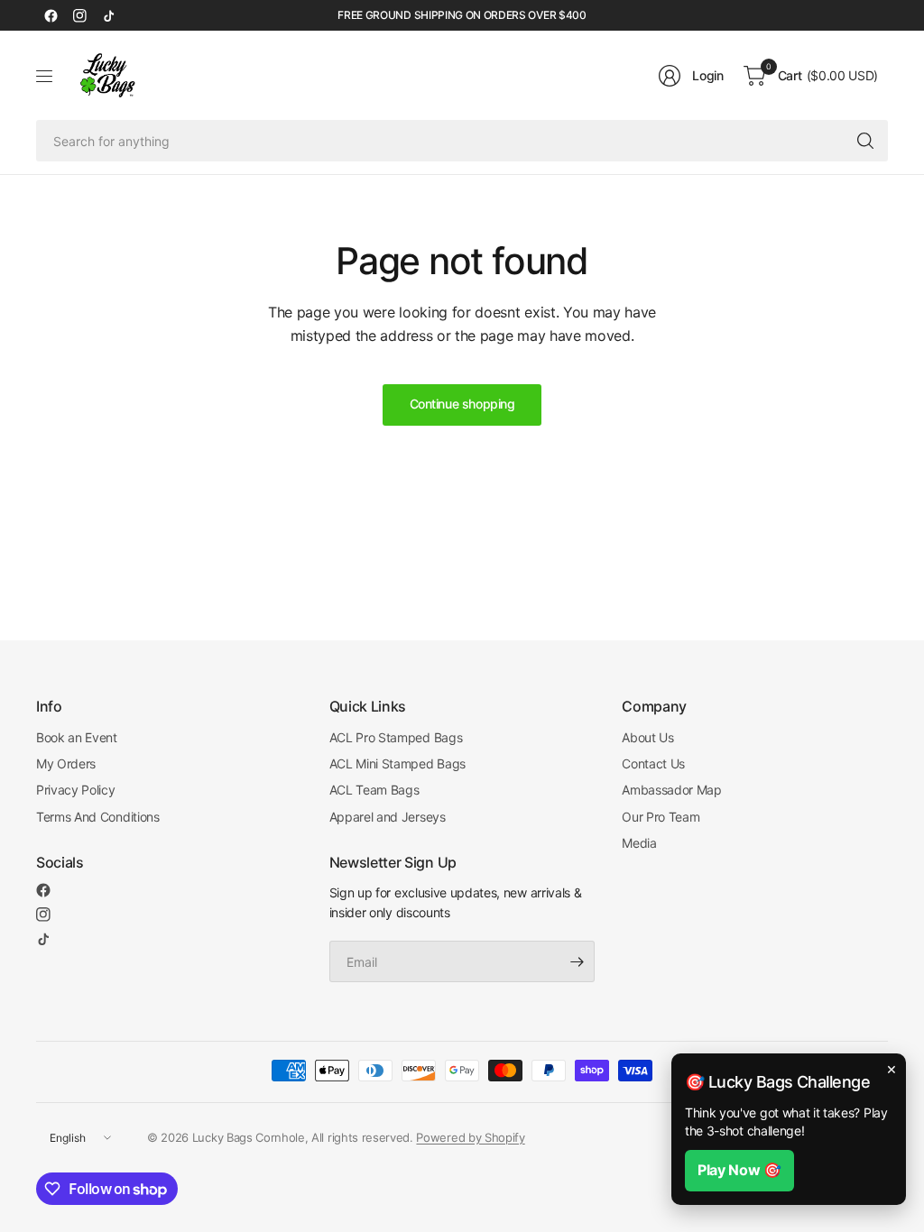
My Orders (66, 763)
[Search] (865, 140)
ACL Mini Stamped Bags (397, 763)
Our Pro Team (660, 816)
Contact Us (653, 763)
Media (639, 842)
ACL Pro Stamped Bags (396, 737)
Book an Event (76, 737)
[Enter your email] (577, 961)
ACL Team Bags (374, 789)
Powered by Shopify (470, 1137)
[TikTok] (108, 15)
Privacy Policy (76, 789)
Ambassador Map (672, 789)
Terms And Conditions (98, 816)
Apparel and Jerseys (387, 816)
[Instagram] (79, 15)
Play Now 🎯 (739, 1170)
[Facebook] (50, 15)
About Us (647, 737)
